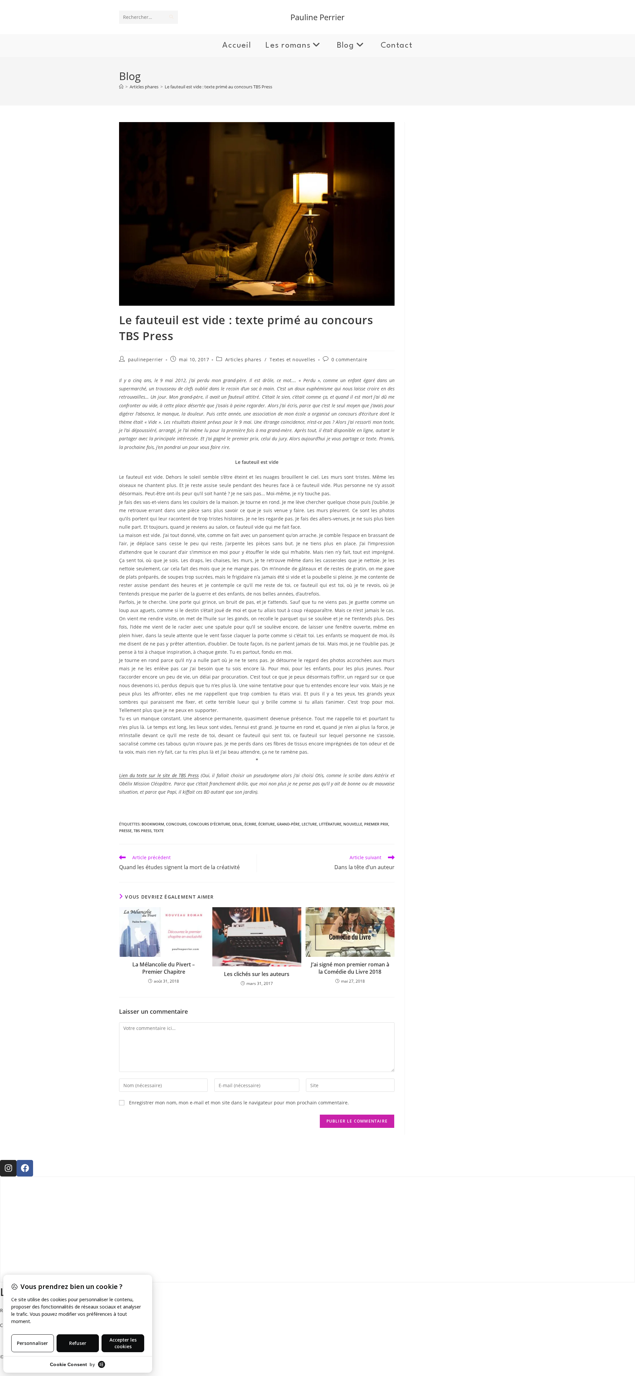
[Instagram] (8, 1168)
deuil (237, 823)
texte (158, 830)
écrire (250, 823)
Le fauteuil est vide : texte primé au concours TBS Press (218, 87)
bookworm (153, 823)
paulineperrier (145, 359)
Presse (125, 830)
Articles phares (243, 359)
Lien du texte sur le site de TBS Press (159, 775)
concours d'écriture (209, 823)
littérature (330, 823)
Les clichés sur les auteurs (256, 974)
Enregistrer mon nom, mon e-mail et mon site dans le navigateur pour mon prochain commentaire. (239, 1102)
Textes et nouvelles (292, 359)
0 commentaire (349, 359)
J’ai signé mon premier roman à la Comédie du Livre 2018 (350, 968)
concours (176, 823)
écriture (266, 823)
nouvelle (352, 823)
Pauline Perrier (317, 17)
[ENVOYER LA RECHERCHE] (171, 17)
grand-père (288, 823)
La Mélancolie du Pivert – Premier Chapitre (163, 968)
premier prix (376, 823)
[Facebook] (25, 1168)
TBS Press (142, 830)
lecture (309, 823)
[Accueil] (121, 87)
